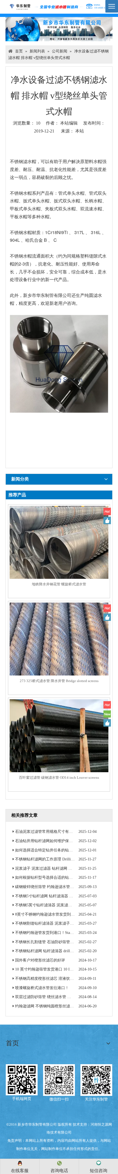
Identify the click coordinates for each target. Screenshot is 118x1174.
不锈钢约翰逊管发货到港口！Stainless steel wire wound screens (66, 933)
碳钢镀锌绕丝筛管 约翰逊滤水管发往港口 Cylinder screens (63, 887)
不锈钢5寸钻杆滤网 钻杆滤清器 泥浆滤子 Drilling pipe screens (66, 896)
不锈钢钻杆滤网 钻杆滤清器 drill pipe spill (50, 951)
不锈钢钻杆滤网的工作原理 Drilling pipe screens (54, 859)
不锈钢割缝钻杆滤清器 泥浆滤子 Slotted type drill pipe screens (66, 923)
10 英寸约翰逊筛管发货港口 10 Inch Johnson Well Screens (62, 969)
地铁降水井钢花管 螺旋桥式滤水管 (59, 584)
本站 (79, 131)
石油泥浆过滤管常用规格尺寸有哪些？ (47, 832)
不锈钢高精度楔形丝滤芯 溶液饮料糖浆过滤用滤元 (58, 979)
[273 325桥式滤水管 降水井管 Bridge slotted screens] (59, 651)
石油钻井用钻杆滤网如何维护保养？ (46, 841)
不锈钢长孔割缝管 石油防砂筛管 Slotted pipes (53, 942)
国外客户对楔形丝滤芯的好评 (40, 960)
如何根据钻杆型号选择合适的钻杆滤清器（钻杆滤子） (61, 877)
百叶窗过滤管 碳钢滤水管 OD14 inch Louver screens (59, 777)
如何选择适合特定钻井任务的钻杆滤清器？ (51, 850)
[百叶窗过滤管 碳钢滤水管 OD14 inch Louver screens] (59, 748)
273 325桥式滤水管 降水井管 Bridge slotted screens (59, 681)
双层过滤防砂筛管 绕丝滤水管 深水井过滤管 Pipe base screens (66, 997)
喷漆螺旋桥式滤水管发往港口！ (42, 988)
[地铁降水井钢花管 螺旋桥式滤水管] (59, 555)
